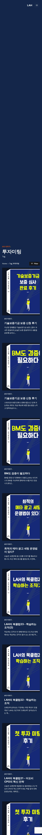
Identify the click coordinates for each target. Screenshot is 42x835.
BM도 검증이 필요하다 (17, 473)
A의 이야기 (6, 246)
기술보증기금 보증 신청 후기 (20, 323)
